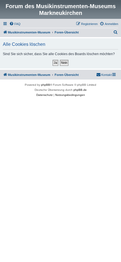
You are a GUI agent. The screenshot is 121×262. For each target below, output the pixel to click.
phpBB (45, 84)
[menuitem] (15, 24)
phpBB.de (80, 89)
